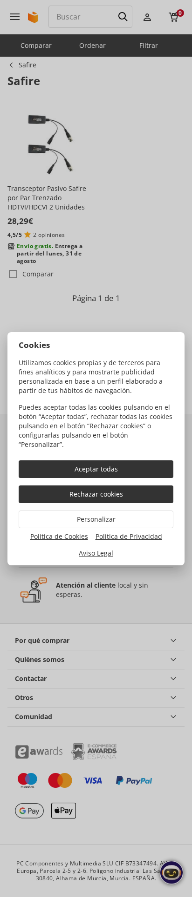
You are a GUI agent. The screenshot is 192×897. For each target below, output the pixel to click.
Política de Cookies (59, 536)
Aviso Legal (96, 553)
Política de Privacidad (129, 536)
